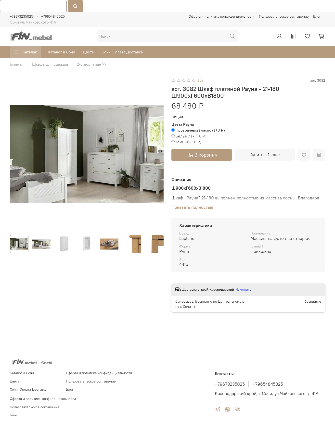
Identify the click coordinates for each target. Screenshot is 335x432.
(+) (200, 130)
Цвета (88, 51)
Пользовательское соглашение (284, 16)
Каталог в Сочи (61, 51)
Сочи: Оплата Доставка (122, 51)
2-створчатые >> (91, 64)
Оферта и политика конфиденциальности (222, 16)
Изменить (243, 289)
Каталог (30, 51)
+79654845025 (53, 16)
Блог (317, 16)
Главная (16, 64)
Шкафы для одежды (50, 64)
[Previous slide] (18, 154)
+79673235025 (21, 16)
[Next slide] (156, 154)
